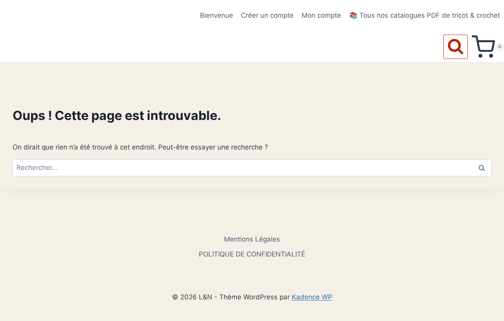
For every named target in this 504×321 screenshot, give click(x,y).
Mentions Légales (252, 239)
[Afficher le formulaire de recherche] (455, 47)
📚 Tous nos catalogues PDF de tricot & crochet (424, 15)
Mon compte (321, 15)
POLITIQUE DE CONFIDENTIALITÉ (252, 254)
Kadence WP (312, 297)
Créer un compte (267, 15)
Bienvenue (216, 15)
